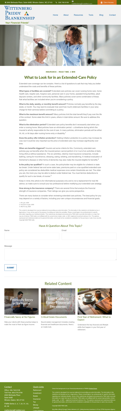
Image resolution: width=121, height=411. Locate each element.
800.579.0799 (17, 392)
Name (6, 230)
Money (35, 405)
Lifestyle (36, 408)
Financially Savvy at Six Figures (19, 317)
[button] (55, 14)
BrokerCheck (93, 388)
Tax (34, 402)
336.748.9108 (63, 2)
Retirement (37, 390)
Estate (35, 396)
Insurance (37, 399)
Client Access (109, 2)
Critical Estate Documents (54, 317)
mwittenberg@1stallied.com (82, 3)
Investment (37, 393)
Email (64, 230)
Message (8, 246)
